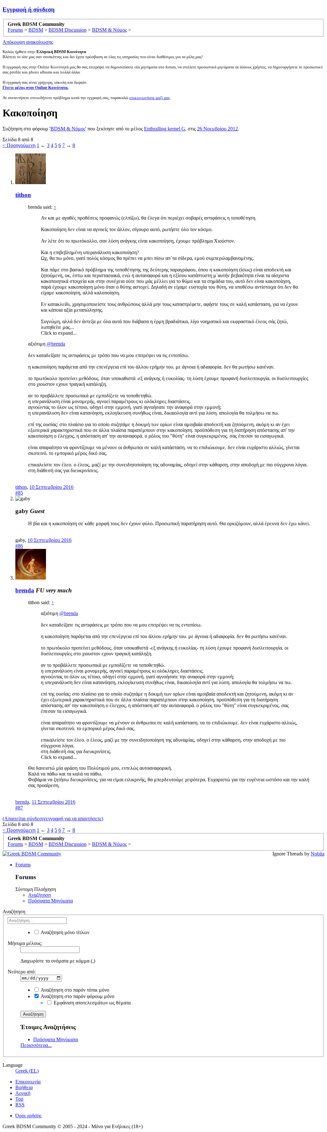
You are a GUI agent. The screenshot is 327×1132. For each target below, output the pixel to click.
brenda (24, 590)
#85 (19, 493)
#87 (19, 807)
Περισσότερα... (36, 1045)
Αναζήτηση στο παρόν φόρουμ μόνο (77, 996)
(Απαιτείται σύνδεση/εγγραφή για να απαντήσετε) (53, 818)
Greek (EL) (27, 1070)
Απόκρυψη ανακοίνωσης (28, 42)
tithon (23, 194)
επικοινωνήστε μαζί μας (149, 97)
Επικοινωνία (28, 1081)
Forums (23, 864)
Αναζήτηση (39, 895)
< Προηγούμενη (19, 145)
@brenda (56, 344)
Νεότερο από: (22, 971)
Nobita (317, 853)
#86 (19, 546)
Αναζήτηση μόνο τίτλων (64, 932)
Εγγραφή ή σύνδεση (29, 9)
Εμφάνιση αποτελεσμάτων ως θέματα (91, 1002)
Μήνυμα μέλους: (25, 943)
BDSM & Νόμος (67, 128)
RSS (20, 1104)
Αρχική (22, 1093)
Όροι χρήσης (28, 1115)
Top (19, 1099)
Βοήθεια (24, 1087)
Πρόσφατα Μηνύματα (50, 900)
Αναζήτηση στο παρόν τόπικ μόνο (74, 990)
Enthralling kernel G (164, 128)
